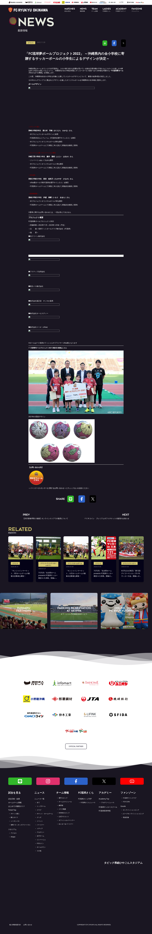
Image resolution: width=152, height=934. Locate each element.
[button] (70, 10)
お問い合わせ (27, 925)
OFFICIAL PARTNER (76, 746)
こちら (65, 348)
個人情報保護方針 (15, 925)
